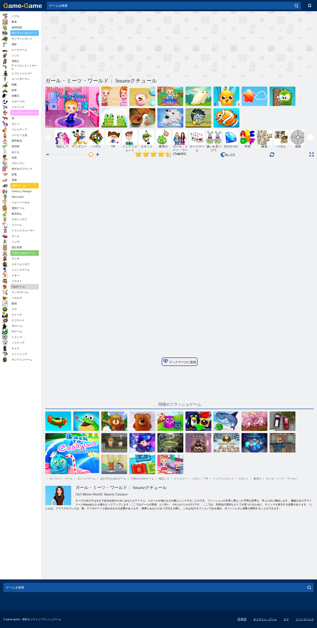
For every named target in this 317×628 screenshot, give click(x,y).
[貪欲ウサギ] (198, 96)
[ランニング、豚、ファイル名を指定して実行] (254, 421)
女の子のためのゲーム (113, 478)
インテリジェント (223, 478)
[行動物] (142, 421)
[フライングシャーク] (226, 421)
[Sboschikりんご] (198, 118)
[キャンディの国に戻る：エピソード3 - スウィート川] (72, 453)
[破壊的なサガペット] (198, 421)
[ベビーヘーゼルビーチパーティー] (114, 96)
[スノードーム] (170, 118)
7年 (206, 478)
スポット (243, 478)
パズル (195, 478)
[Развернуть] (311, 154)
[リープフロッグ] (114, 118)
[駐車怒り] (282, 421)
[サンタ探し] (226, 442)
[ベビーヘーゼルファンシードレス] (72, 107)
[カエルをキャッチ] (86, 421)
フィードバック (305, 619)
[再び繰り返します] (58, 421)
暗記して (163, 478)
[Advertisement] (112, 44)
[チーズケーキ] (142, 96)
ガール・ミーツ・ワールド (281, 478)
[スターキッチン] (142, 118)
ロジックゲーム (86, 478)
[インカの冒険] (114, 442)
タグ (286, 619)
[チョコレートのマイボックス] (282, 96)
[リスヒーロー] (114, 421)
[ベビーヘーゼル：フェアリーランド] (170, 96)
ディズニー (180, 478)
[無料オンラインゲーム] (22, 5)
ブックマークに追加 (182, 362)
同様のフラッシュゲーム (179, 404)
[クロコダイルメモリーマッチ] (170, 442)
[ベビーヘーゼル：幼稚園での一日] (170, 464)
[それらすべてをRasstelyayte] (254, 96)
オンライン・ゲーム (61, 478)
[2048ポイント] (142, 464)
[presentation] (48, 137)
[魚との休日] (226, 118)
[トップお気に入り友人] (226, 96)
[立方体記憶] (254, 442)
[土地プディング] (170, 421)
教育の (257, 478)
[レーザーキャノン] (114, 464)
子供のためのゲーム (142, 478)
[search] (296, 6)
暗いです (230, 154)
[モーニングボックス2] (282, 442)
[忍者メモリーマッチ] (198, 442)
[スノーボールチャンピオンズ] (142, 442)
